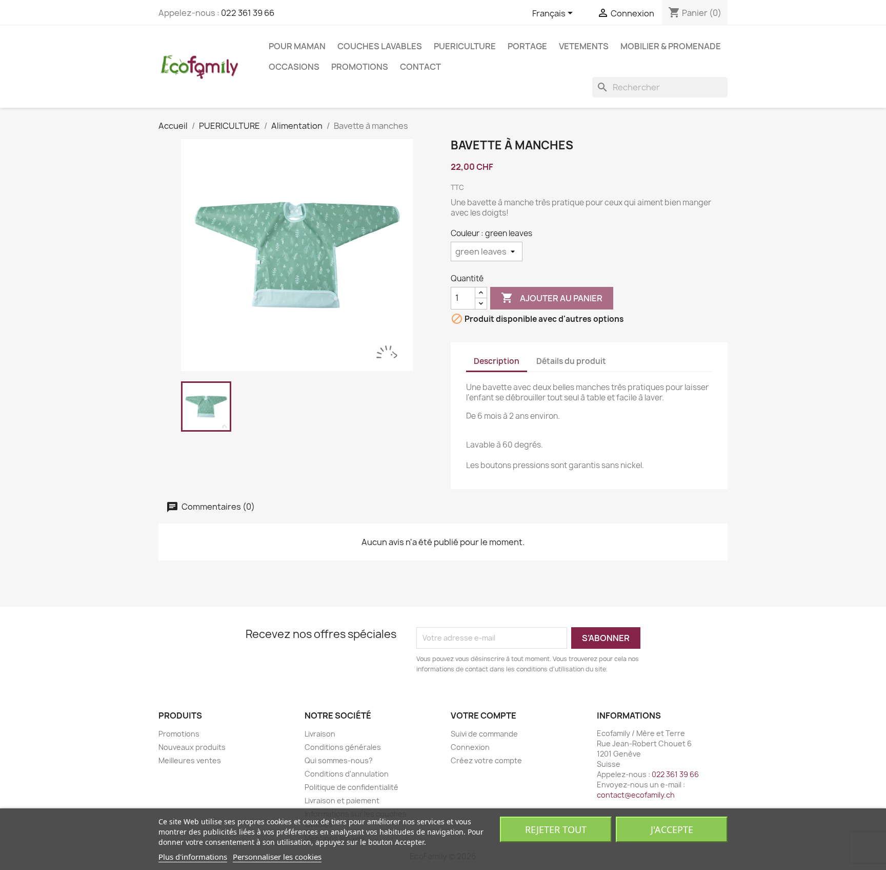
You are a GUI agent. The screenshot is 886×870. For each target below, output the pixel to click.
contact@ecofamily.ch (636, 795)
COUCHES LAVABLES (379, 46)
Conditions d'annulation (347, 774)
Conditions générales (343, 747)
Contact (420, 66)
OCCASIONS (294, 66)
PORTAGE (527, 46)
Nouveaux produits (192, 747)
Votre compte (483, 715)
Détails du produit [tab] (571, 361)
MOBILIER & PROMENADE (670, 46)
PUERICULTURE (465, 46)
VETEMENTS (584, 46)
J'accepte (672, 829)
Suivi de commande (484, 734)
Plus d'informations (192, 857)
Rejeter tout (556, 829)
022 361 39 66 (247, 12)
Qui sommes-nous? (339, 760)
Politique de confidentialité (351, 787)
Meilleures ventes (189, 760)
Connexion (470, 747)
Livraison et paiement (342, 800)
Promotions (359, 66)
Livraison (320, 734)
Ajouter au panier (551, 298)
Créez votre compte (486, 760)
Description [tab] (496, 361)
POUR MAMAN (297, 46)
